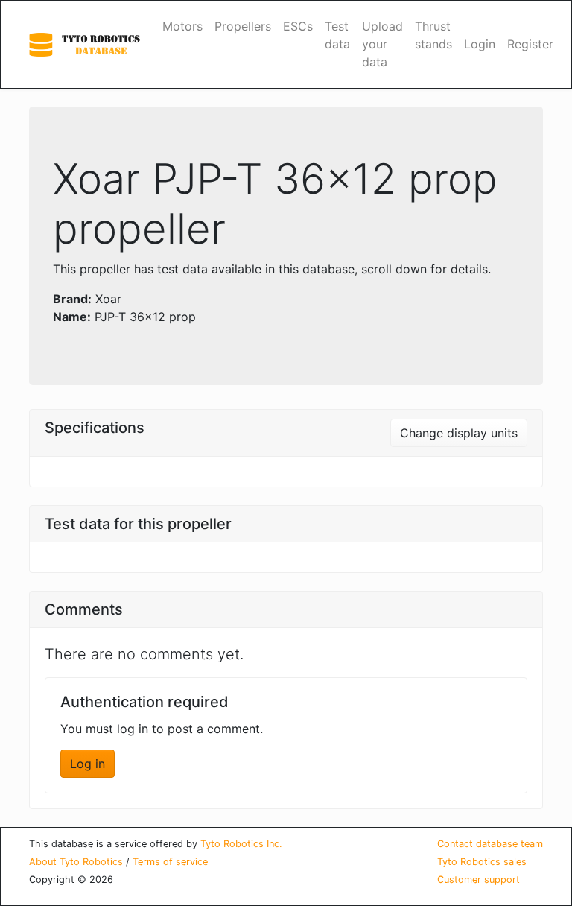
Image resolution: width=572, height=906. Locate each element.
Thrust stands (433, 35)
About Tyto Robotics (76, 861)
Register (530, 44)
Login (479, 44)
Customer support (478, 879)
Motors (182, 26)
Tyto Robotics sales (482, 861)
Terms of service (170, 861)
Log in (87, 763)
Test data (337, 35)
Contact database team (490, 843)
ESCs (298, 26)
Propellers (242, 26)
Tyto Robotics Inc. (241, 843)
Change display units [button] (459, 432)
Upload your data (382, 44)
